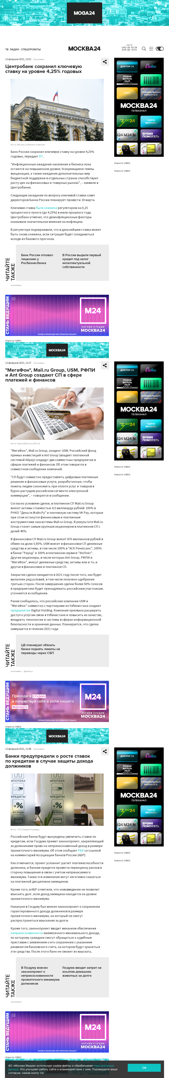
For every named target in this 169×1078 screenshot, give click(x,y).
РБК (81, 850)
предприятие (21, 610)
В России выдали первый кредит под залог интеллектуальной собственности (81, 261)
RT (41, 156)
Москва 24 (84, 48)
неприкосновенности (27, 933)
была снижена (46, 208)
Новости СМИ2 (13, 340)
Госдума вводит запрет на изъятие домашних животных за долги (81, 972)
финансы (28, 671)
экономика (16, 285)
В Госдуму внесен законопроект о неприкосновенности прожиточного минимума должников (40, 976)
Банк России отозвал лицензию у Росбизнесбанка (37, 259)
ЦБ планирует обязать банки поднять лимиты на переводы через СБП (40, 649)
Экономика (38, 59)
